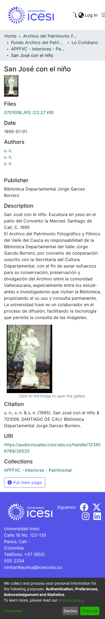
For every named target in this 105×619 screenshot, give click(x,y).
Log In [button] (91, 15)
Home (10, 36)
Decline (70, 611)
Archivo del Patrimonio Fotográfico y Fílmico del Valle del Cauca (50, 36)
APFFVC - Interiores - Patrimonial (38, 49)
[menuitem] (81, 15)
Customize (13, 611)
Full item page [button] (27, 482)
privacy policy (70, 600)
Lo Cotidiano (85, 42)
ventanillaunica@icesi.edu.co (33, 567)
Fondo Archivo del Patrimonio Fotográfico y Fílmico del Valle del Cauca (38, 42)
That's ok (90, 611)
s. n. (8, 150)
